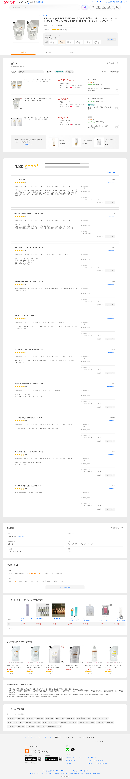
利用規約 (57, 773)
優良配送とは (92, 757)
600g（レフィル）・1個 (100, 718)
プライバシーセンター (48, 773)
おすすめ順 (112, 172)
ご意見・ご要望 (96, 773)
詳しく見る (111, 39)
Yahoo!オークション (72, 771)
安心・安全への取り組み (95, 760)
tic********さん (111, 454)
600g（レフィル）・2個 (15, 722)
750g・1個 (100, 722)
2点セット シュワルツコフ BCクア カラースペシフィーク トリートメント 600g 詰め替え (38, 80)
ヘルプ (125, 2)
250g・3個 (30, 718)
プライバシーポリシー (35, 773)
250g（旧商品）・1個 (83, 718)
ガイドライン (63, 773)
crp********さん (111, 182)
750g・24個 (41, 726)
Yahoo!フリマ (84, 771)
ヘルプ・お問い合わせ (85, 773)
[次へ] (121, 617)
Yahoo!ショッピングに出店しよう (112, 2)
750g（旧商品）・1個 (54, 726)
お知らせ (68, 763)
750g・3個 (11, 726)
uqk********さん (111, 318)
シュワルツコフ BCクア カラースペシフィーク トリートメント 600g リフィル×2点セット (39, 118)
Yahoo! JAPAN (96, 2)
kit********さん (111, 488)
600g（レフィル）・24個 (86, 722)
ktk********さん (111, 250)
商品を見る (21, 536)
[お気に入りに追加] (117, 89)
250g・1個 (11, 718)
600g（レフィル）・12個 (68, 722)
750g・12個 (30, 726)
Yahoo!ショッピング (48, 771)
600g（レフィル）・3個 (33, 722)
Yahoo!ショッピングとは (73, 757)
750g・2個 (110, 722)
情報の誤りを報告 (117, 528)
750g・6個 (21, 726)
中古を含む (69, 72)
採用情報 (76, 773)
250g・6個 (40, 718)
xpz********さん (111, 216)
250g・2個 (21, 718)
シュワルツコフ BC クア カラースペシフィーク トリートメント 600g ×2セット (39, 99)
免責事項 (70, 773)
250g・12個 (49, 718)
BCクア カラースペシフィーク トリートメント (39, 737)
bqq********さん (111, 386)
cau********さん (111, 284)
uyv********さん (111, 420)
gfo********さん (111, 352)
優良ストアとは (70, 760)
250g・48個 (70, 718)
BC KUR (46, 16)
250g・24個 (60, 718)
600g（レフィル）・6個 (50, 722)
